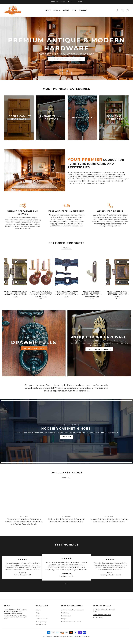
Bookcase (64, 613)
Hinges (63, 619)
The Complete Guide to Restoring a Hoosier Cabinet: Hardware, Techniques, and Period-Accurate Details (24, 521)
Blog (74, 10)
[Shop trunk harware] (99, 343)
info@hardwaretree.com (102, 614)
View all (66, 248)
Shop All (66, 436)
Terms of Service (42, 619)
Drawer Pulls (66, 616)
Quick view (15, 287)
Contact (83, 10)
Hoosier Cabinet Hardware (71, 622)
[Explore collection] (34, 343)
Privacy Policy (41, 622)
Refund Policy (41, 624)
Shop (56, 10)
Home (48, 10)
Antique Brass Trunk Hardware (72, 610)
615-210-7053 (98, 618)
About (66, 10)
